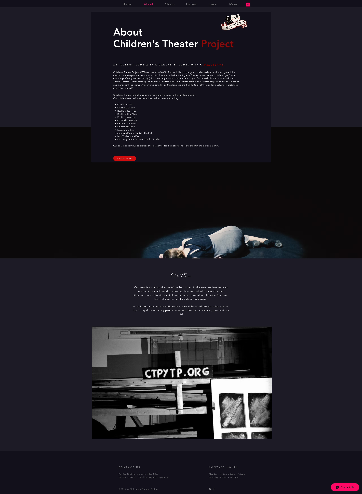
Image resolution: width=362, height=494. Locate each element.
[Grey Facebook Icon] (214, 489)
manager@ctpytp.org (157, 477)
